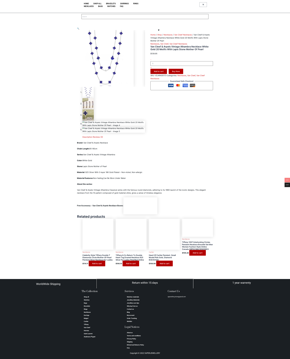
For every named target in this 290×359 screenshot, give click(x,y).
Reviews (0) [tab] (98, 137)
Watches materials (133, 297)
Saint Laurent (88, 333)
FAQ (121, 6)
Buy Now (176, 71)
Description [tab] (87, 137)
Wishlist (129, 321)
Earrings (124, 3)
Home (153, 35)
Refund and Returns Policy (135, 345)
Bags (100, 6)
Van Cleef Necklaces (183, 35)
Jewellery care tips (133, 303)
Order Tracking (132, 318)
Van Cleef (164, 44)
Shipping (129, 342)
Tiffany (86, 324)
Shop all (97, 3)
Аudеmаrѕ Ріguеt (89, 337)
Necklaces (89, 6)
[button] (78, 28)
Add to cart (159, 71)
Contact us (130, 309)
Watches (111, 6)
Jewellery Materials (133, 300)
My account (130, 315)
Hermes (86, 330)
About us (130, 332)
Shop (159, 35)
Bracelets (111, 3)
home (86, 3)
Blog (128, 312)
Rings (135, 3)
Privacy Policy (131, 339)
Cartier (86, 321)
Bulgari (86, 318)
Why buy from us (132, 306)
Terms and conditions (134, 336)
